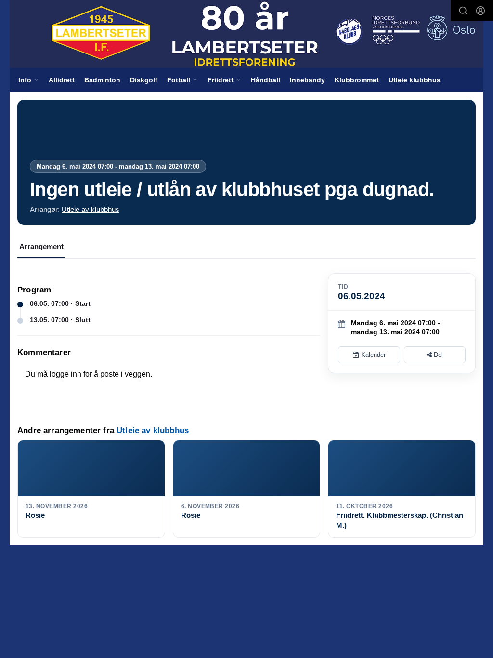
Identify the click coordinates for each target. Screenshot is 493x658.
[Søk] (463, 10)
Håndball (265, 80)
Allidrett (62, 80)
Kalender (372, 354)
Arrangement (41, 246)
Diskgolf (143, 80)
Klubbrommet (357, 80)
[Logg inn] (480, 10)
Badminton (102, 80)
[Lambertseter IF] (246, 34)
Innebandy (307, 80)
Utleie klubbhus (415, 80)
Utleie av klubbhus (90, 209)
